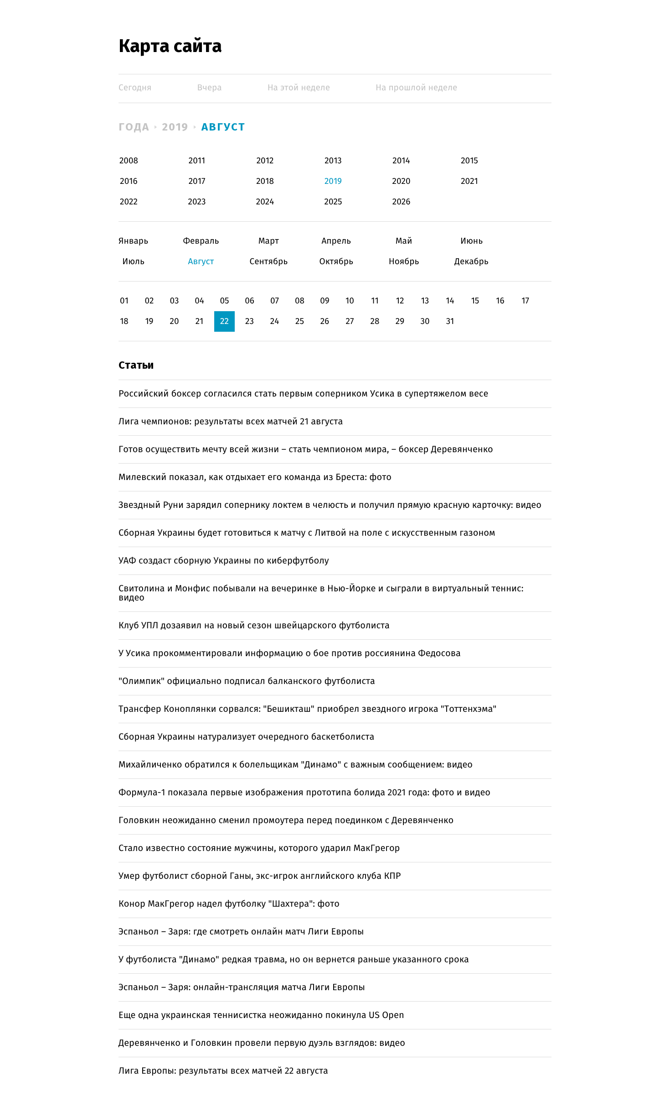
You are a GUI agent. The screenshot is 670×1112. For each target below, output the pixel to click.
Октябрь (336, 261)
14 (450, 301)
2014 (401, 161)
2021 (469, 181)
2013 (333, 161)
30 (424, 321)
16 (500, 301)
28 (375, 321)
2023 (197, 202)
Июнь (471, 241)
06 (249, 301)
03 (174, 301)
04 (199, 301)
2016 (128, 181)
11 (374, 301)
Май (404, 241)
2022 (129, 202)
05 (224, 301)
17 (525, 301)
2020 (401, 181)
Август (223, 126)
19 (149, 321)
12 (400, 301)
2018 (265, 181)
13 (425, 301)
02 (149, 301)
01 (124, 301)
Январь (133, 241)
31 (450, 321)
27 (350, 321)
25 (299, 321)
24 (274, 321)
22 (224, 321)
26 (325, 321)
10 (349, 301)
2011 (197, 161)
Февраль (201, 241)
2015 (469, 161)
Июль (133, 261)
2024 (265, 202)
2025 (333, 202)
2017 (197, 181)
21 (200, 321)
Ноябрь (404, 261)
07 (274, 301)
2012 (265, 161)
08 (299, 301)
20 (174, 321)
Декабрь (471, 261)
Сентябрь (268, 261)
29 (400, 321)
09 (325, 301)
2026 (401, 202)
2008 (128, 161)
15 (475, 301)
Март (268, 241)
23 (249, 321)
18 (124, 321)
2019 (175, 126)
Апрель (336, 241)
